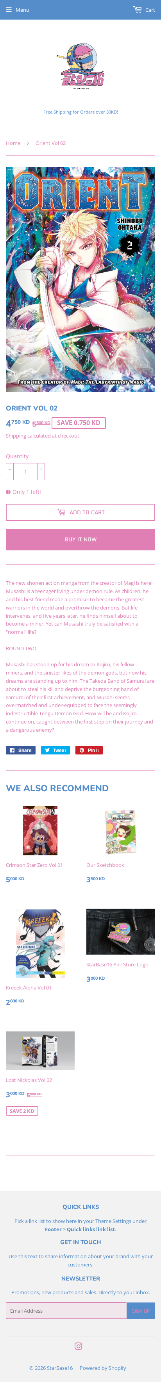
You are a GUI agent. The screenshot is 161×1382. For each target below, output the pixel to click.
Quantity (17, 456)
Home (13, 143)
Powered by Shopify (103, 1367)
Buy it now (81, 539)
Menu (22, 9)
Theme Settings (113, 1221)
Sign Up (141, 1311)
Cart (149, 9)
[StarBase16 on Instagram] (78, 1347)
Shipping (16, 435)
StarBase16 (60, 1367)
